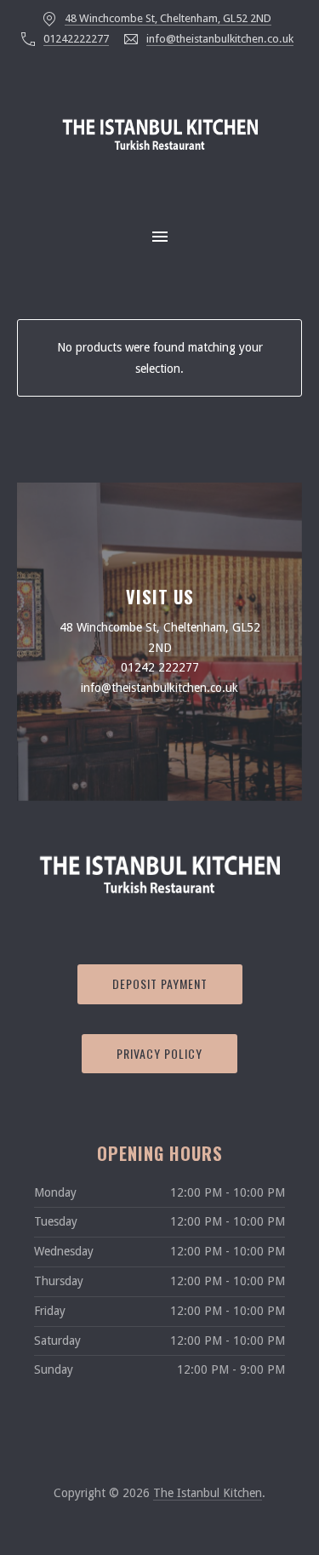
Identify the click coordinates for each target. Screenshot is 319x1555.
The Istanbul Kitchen (207, 1493)
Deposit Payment (160, 983)
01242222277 (76, 38)
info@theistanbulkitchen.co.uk (219, 38)
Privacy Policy (159, 1053)
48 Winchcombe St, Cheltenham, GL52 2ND (168, 18)
